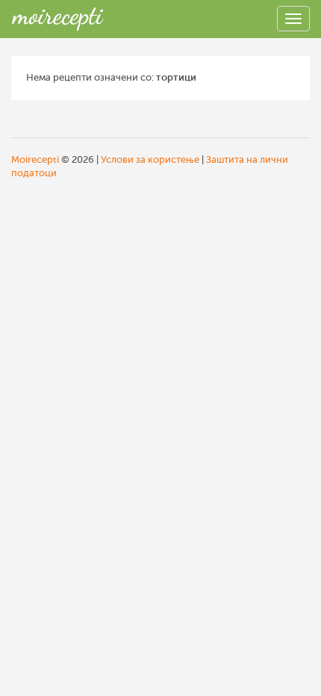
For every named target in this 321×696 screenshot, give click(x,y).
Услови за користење (150, 159)
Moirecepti (35, 159)
